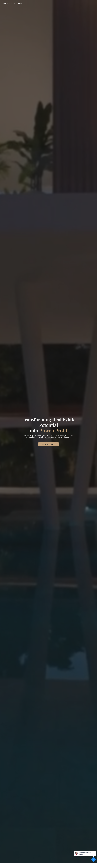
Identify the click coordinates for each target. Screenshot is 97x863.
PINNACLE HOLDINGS (12, 3)
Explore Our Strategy (48, 444)
